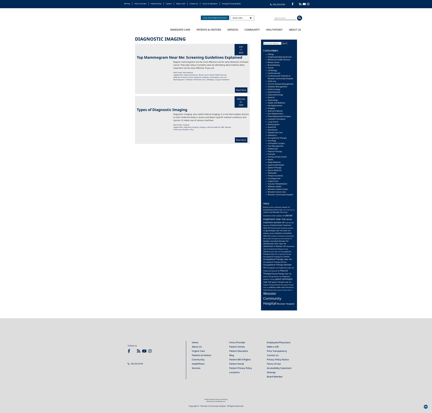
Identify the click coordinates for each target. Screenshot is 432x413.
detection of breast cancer (183, 77)
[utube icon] (304, 4)
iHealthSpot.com (220, 401)
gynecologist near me (274, 230)
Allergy (271, 54)
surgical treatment (222, 80)
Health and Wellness (276, 103)
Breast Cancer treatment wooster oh (276, 207)
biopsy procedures (191, 75)
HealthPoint (198, 363)
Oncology (272, 140)
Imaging (186, 125)
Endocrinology (274, 89)
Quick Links (238, 18)
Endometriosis (274, 92)
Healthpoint (274, 29)
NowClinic (272, 127)
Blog (231, 355)
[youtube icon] (145, 351)
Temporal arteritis (275, 175)
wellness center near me (278, 287)
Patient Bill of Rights (240, 359)
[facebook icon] (293, 4)
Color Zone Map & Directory (215, 18)
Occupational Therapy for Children (276, 257)
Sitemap (271, 372)
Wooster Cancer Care (277, 192)
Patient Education (238, 350)
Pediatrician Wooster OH (271, 271)
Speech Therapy (274, 167)
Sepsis (270, 159)
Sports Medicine (275, 170)
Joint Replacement (275, 113)
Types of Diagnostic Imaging (162, 109)
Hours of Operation (209, 3)
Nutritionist (273, 130)
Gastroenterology (275, 94)
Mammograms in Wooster (183, 80)
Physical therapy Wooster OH (272, 276)
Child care (272, 81)
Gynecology (273, 100)
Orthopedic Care (273, 268)
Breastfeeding (274, 65)
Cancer (271, 67)
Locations (234, 372)
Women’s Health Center (278, 189)
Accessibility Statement (279, 368)
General (271, 97)
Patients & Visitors (209, 29)
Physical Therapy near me (281, 274)
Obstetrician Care (275, 132)
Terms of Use (274, 363)
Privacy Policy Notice (278, 359)
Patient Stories (237, 346)
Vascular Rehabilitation (277, 184)
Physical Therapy (275, 151)
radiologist (210, 80)
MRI (222, 127)
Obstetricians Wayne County (278, 249)
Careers (169, 3)
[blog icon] (300, 4)
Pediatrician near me (286, 268)
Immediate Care (180, 29)
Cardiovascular (274, 73)
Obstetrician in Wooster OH (274, 246)
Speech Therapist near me (281, 282)
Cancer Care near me (289, 210)
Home (195, 342)
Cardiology (272, 70)
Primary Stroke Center (277, 157)
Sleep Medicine (274, 162)
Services (232, 29)
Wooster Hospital (285, 303)
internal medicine (213, 127)
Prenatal (271, 154)
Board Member (275, 376)
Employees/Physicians (278, 342)
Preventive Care (199, 80)
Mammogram (188, 72)
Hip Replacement (275, 105)
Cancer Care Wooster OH (272, 212)
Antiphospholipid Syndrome (280, 57)
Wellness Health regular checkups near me (280, 290)
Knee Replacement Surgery (279, 116)
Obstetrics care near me (272, 252)
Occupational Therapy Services (275, 262)
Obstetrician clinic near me (274, 243)
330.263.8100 (279, 4)
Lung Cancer (273, 121)
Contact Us (194, 3)
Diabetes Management (277, 86)
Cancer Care (277, 210)
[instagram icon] (308, 4)
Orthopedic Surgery (276, 143)
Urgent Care (273, 181)
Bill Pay (127, 3)
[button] (426, 407)
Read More (241, 90)
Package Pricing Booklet (231, 3)
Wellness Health (274, 186)
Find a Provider (140, 3)
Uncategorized (274, 178)
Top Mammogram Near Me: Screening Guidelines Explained (189, 57)
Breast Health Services (218, 75)
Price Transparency (277, 350)
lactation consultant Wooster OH (275, 241)
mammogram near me (217, 77)
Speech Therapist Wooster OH (273, 285)
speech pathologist (276, 165)
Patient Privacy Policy (240, 368)
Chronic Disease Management (280, 84)
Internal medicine (275, 111)
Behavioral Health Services (279, 59)
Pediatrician (273, 148)
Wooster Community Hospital (280, 194)
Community (252, 29)
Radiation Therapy (269, 279)
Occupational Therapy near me (277, 259)
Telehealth (272, 173)
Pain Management (275, 146)
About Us (295, 29)
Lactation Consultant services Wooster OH (279, 238)
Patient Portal (156, 3)
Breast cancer (204, 75)
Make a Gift (180, 3)
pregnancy (286, 276)
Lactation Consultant (276, 119)
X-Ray (191, 129)
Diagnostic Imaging (201, 77)
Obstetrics (272, 135)
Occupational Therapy (277, 138)
